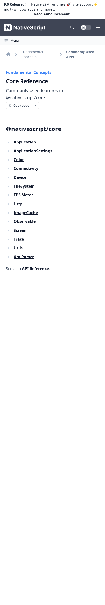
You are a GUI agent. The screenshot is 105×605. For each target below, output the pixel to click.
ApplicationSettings (33, 151)
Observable (25, 221)
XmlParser (24, 256)
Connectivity (26, 168)
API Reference (35, 268)
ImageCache (26, 212)
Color (19, 159)
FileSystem (24, 186)
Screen (20, 230)
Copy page (21, 105)
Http (18, 203)
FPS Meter (23, 195)
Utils (18, 248)
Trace (19, 239)
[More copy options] (35, 105)
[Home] (8, 54)
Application (25, 142)
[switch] (86, 27)
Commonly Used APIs (80, 54)
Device (20, 177)
